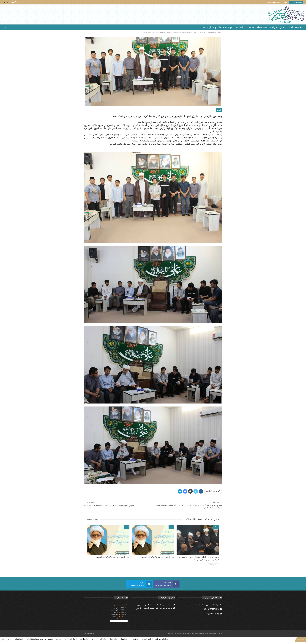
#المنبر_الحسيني (168, 639)
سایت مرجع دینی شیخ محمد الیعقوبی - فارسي (154, 608)
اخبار (219, 110)
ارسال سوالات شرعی (273, 2)
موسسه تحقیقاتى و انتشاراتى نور (217, 27)
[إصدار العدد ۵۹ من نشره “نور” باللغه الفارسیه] (153, 540)
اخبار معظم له (278, 27)
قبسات (203, 639)
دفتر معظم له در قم (258, 27)
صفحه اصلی (293, 27)
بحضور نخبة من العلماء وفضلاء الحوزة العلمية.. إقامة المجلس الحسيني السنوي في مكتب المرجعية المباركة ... (89, 639)
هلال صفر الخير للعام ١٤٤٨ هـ (145, 639)
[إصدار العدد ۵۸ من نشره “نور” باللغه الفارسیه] (108, 540)
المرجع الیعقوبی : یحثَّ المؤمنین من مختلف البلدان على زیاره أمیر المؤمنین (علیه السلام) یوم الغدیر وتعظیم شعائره (189, 506)
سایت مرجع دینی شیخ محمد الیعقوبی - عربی (155, 604)
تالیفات (240, 27)
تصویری (284, 2)
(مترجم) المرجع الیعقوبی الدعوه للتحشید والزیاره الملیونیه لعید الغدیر (109, 505)
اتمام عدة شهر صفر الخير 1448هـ (224, 639)
